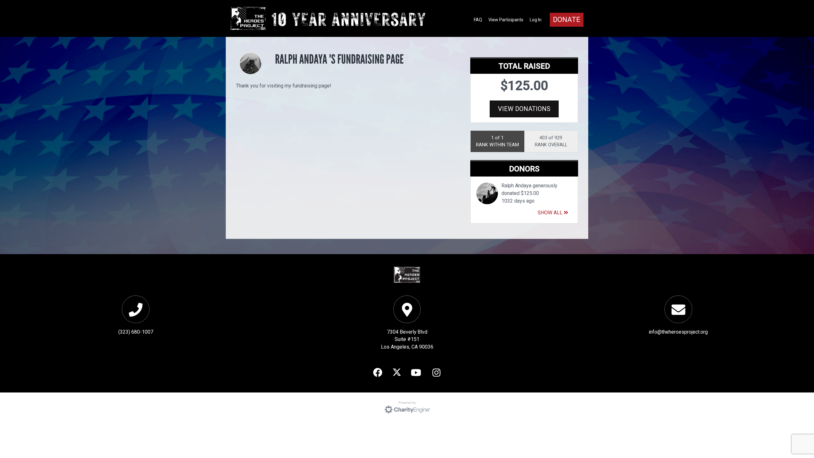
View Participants (505, 19)
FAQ (478, 19)
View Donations (524, 109)
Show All (551, 213)
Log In (536, 19)
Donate (566, 20)
